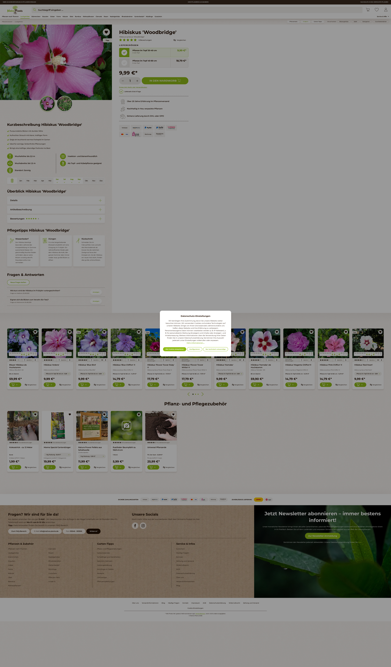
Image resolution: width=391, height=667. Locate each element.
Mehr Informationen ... (195, 343)
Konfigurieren (194, 349)
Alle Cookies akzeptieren (174, 349)
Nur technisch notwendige (216, 349)
